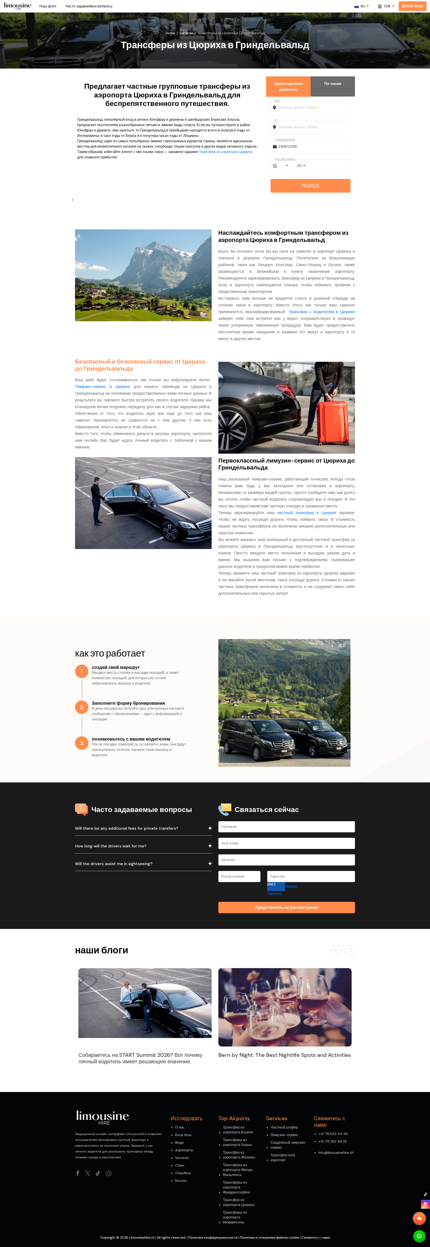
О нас (180, 1127)
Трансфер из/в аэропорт (283, 1157)
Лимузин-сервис (284, 1135)
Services (186, 33)
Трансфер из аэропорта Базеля (238, 1130)
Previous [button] (337, 950)
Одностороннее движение (288, 86)
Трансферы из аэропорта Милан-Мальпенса (238, 1170)
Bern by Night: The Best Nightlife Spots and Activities (144, 1054)
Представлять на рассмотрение (286, 907)
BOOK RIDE (412, 6)
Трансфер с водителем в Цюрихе (322, 311)
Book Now (183, 1135)
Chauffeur (183, 1173)
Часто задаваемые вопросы (88, 6)
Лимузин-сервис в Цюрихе (102, 386)
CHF (387, 6)
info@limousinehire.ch (336, 1152)
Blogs (179, 1142)
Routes (181, 1180)
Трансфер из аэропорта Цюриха (226, 151)
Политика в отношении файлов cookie (269, 1237)
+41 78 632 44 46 (333, 1133)
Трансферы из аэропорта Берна (237, 1142)
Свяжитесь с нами (315, 1237)
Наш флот (47, 6)
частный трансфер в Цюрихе (306, 512)
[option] (145, 1014)
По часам (332, 83)
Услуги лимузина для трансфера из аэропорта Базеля (284, 1054)
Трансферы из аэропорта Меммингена (235, 1217)
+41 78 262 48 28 (332, 1141)
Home (170, 33)
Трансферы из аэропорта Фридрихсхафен (236, 1187)
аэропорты (184, 1150)
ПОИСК (310, 186)
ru (363, 6)
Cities (179, 1165)
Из (277, 101)
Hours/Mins (285, 159)
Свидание (285, 140)
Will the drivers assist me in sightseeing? (114, 863)
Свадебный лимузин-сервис (289, 1145)
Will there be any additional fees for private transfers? (126, 828)
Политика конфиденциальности (212, 1237)
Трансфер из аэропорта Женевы (239, 1155)
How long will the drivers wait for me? (110, 846)
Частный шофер (284, 1127)
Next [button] (350, 950)
